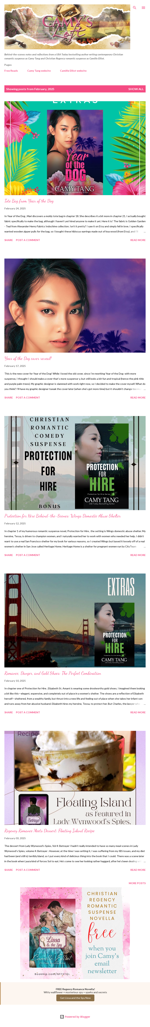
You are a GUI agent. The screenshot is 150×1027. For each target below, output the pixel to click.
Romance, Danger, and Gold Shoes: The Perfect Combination (52, 673)
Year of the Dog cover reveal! (27, 358)
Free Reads (11, 70)
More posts (137, 883)
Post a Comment (28, 240)
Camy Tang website (39, 70)
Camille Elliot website (73, 70)
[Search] (134, 6)
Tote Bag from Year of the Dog (29, 201)
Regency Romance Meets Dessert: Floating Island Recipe (49, 830)
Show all (136, 89)
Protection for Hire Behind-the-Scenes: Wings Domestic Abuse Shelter (62, 516)
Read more (138, 240)
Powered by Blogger (77, 1016)
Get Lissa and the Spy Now (75, 997)
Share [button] (8, 240)
